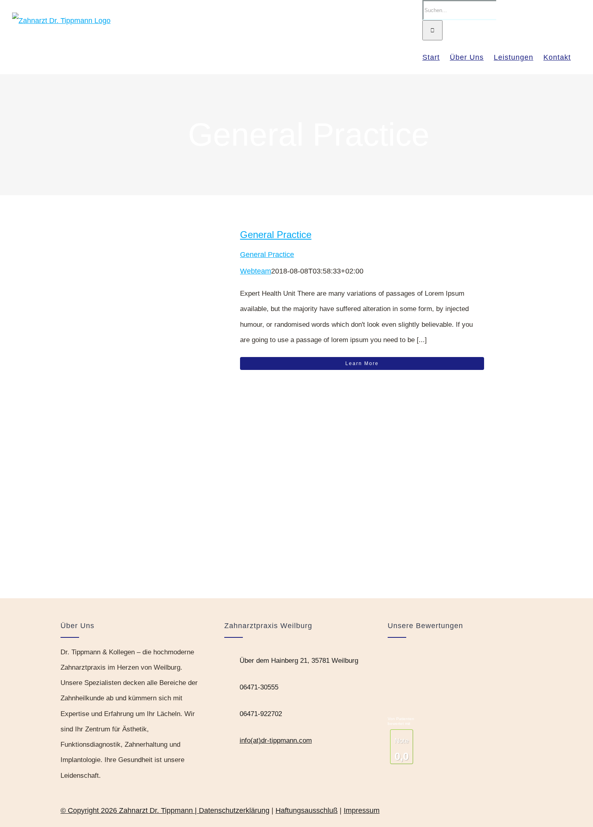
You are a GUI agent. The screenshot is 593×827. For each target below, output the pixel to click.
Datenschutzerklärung (234, 810)
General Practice (275, 234)
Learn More (362, 363)
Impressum (362, 810)
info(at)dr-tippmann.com (276, 740)
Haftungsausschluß (307, 810)
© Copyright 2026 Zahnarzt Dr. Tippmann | (130, 810)
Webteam (255, 271)
